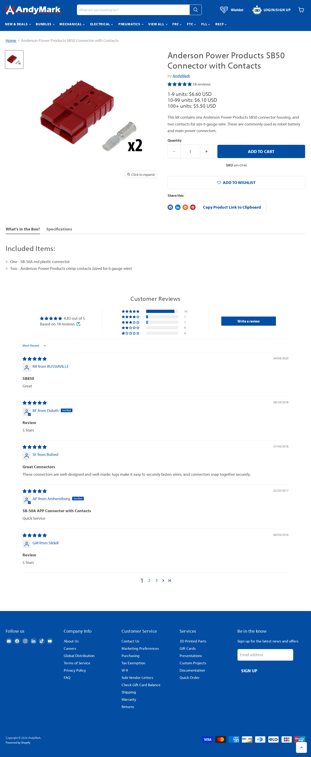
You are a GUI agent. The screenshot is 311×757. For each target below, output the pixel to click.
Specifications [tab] (59, 229)
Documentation (192, 670)
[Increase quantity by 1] (206, 151)
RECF (220, 24)
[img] (35, 358)
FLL (204, 24)
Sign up (249, 670)
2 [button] (149, 580)
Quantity (174, 140)
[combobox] (133, 10)
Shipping (129, 692)
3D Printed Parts (193, 641)
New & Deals (16, 24)
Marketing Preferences (140, 648)
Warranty (129, 699)
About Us (71, 641)
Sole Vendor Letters (137, 677)
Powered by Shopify (18, 742)
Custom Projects (193, 662)
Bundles (44, 24)
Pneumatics (129, 24)
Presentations (191, 655)
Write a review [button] (248, 321)
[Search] (195, 10)
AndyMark (181, 75)
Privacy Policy (75, 670)
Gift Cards (188, 648)
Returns (128, 706)
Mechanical (71, 24)
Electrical (100, 24)
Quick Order (190, 677)
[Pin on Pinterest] (193, 207)
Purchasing (131, 655)
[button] (180, 84)
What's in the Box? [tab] (23, 229)
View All (156, 24)
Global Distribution (79, 655)
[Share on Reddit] (185, 207)
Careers (70, 648)
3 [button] (157, 580)
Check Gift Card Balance (141, 684)
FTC (190, 24)
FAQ (67, 677)
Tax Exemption (133, 662)
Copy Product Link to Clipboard (232, 207)
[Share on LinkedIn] (178, 207)
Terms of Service (77, 662)
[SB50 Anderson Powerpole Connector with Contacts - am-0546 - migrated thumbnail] (14, 60)
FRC (176, 24)
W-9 (125, 670)
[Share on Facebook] (170, 207)
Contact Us (130, 641)
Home (11, 40)
